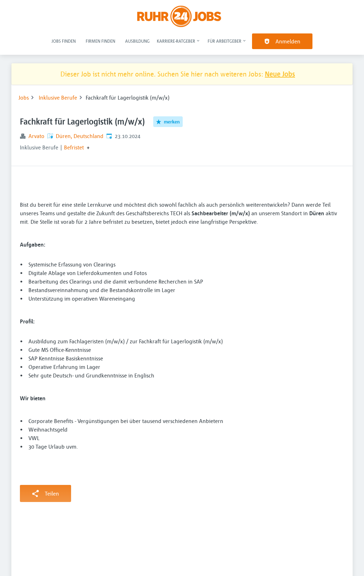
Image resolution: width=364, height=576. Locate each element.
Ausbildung (137, 41)
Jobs (23, 97)
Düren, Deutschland (79, 135)
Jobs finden (64, 41)
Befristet (74, 147)
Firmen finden (100, 41)
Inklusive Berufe (58, 97)
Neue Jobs (280, 73)
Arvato (36, 135)
